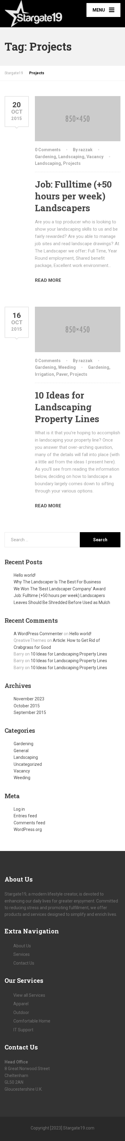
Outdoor (21, 1012)
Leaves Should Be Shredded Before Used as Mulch (62, 602)
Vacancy (94, 156)
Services (21, 954)
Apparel (21, 1003)
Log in (19, 809)
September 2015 (30, 712)
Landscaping (71, 156)
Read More (48, 280)
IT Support (23, 1029)
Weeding (67, 367)
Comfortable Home (31, 1021)
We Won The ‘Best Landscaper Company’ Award (60, 588)
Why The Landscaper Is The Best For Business (57, 581)
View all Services (29, 995)
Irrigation (44, 374)
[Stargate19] (33, 13)
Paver (62, 374)
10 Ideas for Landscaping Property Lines (67, 407)
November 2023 (29, 698)
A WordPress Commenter (38, 633)
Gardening (45, 156)
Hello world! (24, 575)
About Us (22, 945)
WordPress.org (28, 829)
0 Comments (48, 149)
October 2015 (27, 705)
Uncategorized (28, 764)
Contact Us (23, 963)
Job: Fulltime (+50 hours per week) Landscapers (73, 196)
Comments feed (29, 822)
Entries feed (25, 815)
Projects (72, 163)
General (21, 750)
